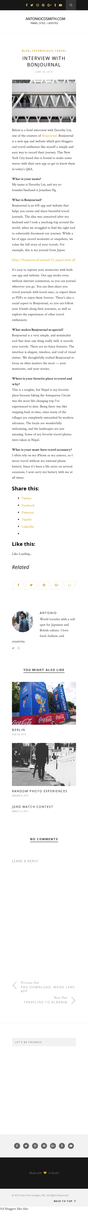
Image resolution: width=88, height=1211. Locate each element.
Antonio (48, 613)
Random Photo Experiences (39, 791)
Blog (26, 50)
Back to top (63, 1201)
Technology (42, 50)
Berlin (18, 730)
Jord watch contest (32, 807)
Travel (60, 50)
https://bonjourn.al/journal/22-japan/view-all (43, 260)
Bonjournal (49, 135)
